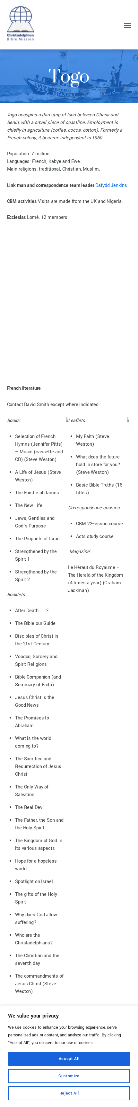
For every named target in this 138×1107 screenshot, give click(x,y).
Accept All (69, 1059)
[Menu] (127, 25)
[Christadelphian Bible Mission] (20, 38)
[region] (69, 1056)
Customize (69, 1076)
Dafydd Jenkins (111, 185)
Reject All (69, 1093)
